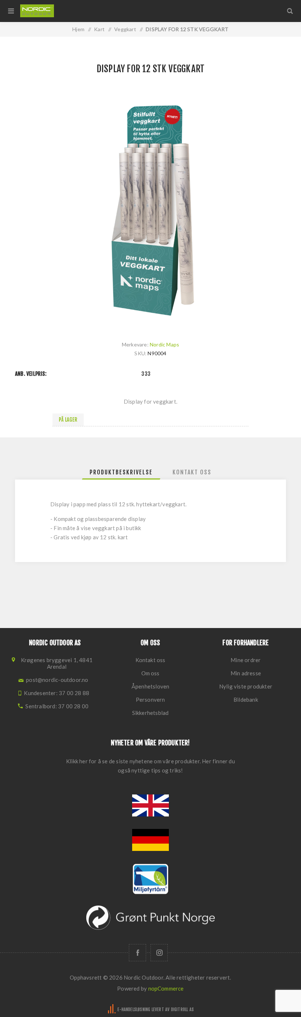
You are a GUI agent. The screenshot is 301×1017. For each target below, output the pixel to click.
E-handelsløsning (133, 1009)
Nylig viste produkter (245, 686)
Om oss (150, 673)
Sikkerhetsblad (150, 712)
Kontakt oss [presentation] (192, 472)
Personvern (150, 699)
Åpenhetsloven (150, 686)
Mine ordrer (246, 660)
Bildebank (245, 699)
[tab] (121, 472)
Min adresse (246, 673)
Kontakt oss (150, 660)
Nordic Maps (164, 344)
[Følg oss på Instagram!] (159, 952)
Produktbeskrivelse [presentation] (121, 472)
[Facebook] (137, 952)
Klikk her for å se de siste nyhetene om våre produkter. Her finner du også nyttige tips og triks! (150, 766)
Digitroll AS (182, 1009)
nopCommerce (166, 988)
